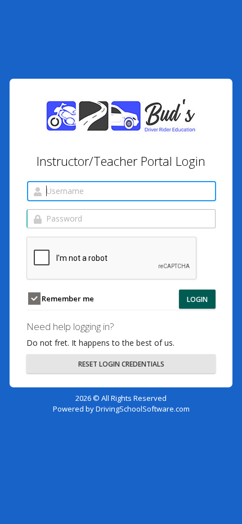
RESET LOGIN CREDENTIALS (121, 364)
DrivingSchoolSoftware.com (143, 409)
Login (197, 299)
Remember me (67, 298)
